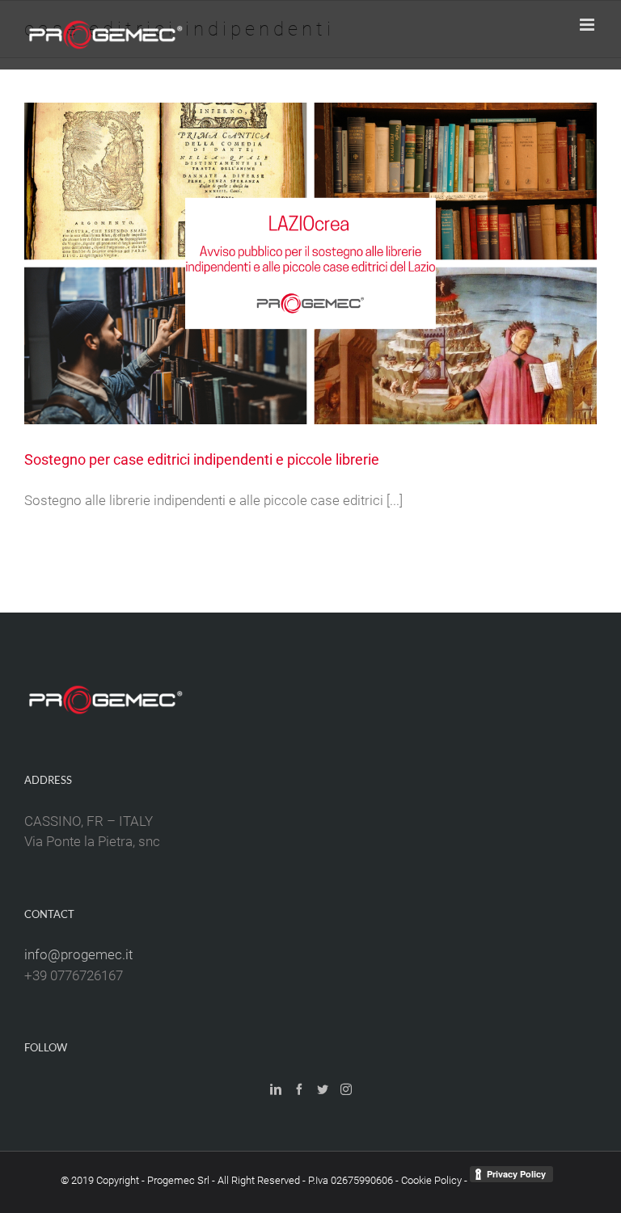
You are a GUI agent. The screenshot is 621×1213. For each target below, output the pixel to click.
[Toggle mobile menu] (588, 24)
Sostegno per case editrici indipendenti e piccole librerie (201, 459)
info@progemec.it (78, 954)
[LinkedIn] (275, 1089)
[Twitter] (322, 1089)
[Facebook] (299, 1089)
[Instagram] (346, 1089)
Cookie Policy (431, 1180)
